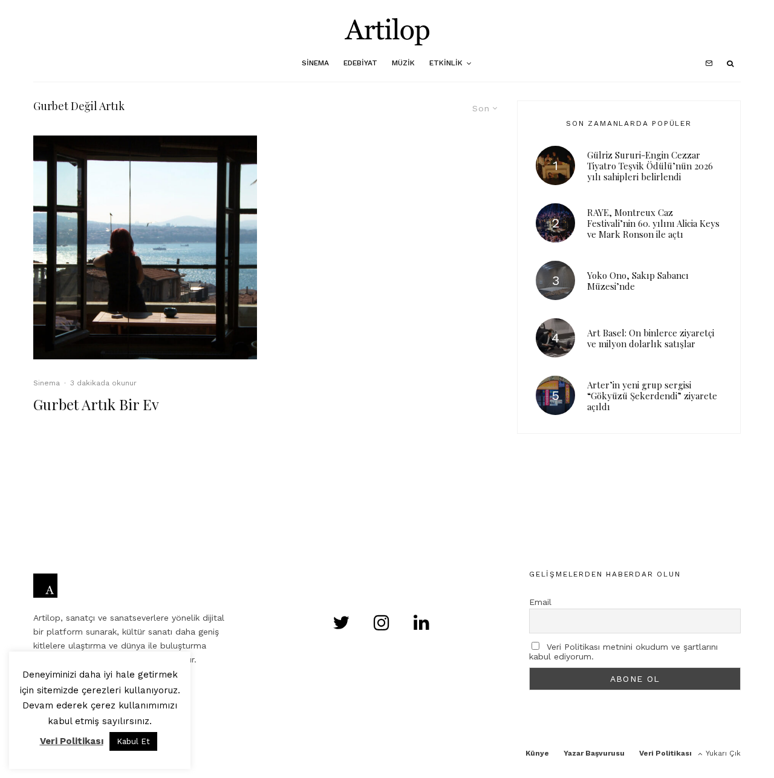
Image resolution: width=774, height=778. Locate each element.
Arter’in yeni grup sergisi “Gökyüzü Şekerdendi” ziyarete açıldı (652, 395)
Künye (537, 753)
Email (540, 602)
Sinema (315, 63)
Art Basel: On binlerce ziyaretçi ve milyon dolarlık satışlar (650, 338)
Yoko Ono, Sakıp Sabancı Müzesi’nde (638, 281)
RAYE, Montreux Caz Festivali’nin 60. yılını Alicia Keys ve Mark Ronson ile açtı (653, 223)
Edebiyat (360, 63)
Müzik (403, 63)
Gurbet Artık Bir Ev (96, 404)
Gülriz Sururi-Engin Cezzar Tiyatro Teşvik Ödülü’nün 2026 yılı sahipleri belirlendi (650, 165)
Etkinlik (446, 63)
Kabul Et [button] (133, 741)
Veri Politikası (665, 753)
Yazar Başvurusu (594, 753)
